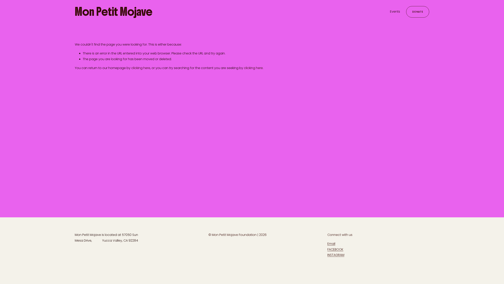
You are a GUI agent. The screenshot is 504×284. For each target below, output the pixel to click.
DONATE (417, 12)
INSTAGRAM (335, 255)
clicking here (140, 68)
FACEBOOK (335, 249)
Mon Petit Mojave (113, 12)
